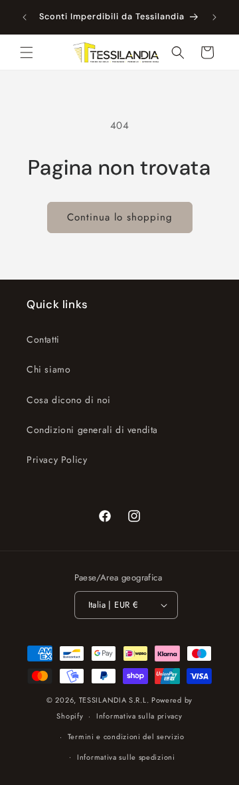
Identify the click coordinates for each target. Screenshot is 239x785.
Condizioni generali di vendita (92, 429)
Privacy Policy (57, 459)
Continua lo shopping (120, 217)
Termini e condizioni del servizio (126, 736)
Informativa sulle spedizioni (126, 757)
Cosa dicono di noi (69, 399)
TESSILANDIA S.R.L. (114, 700)
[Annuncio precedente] (24, 17)
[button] (26, 52)
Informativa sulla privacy (139, 716)
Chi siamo (48, 369)
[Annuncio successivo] (214, 17)
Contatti (43, 339)
